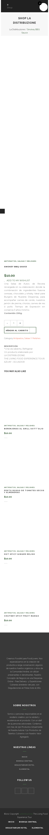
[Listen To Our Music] (2, 211)
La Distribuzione (17, 29)
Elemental (24, 769)
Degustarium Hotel (24, 765)
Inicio (24, 757)
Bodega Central (24, 761)
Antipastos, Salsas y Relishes (20, 261)
